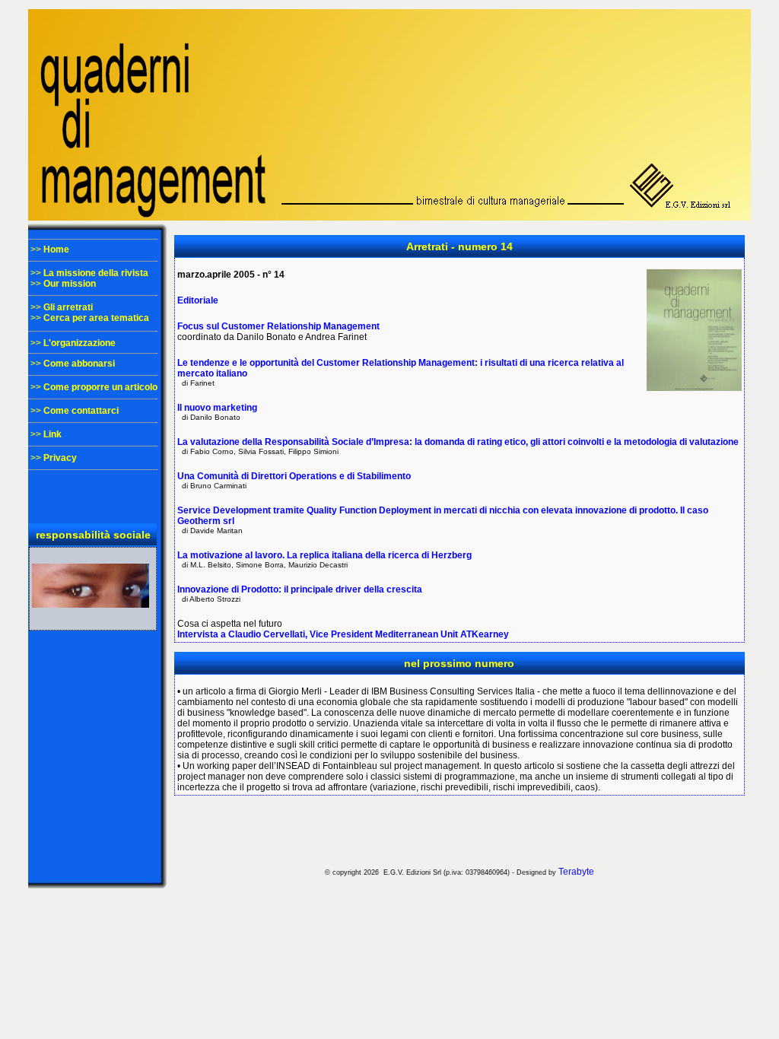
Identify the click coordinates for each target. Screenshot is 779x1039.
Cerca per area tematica (96, 318)
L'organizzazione (79, 343)
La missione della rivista (95, 273)
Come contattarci (81, 410)
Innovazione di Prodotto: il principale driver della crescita (299, 589)
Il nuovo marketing (217, 407)
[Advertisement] (459, 830)
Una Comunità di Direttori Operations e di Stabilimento (294, 476)
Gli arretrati (68, 307)
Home (56, 249)
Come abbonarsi (79, 363)
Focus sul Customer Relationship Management (278, 326)
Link (52, 434)
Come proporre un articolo (100, 387)
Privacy (60, 458)
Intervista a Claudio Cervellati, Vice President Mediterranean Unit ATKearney (343, 634)
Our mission (69, 283)
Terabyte (576, 871)
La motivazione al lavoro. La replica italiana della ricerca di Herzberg (324, 555)
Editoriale (197, 300)
